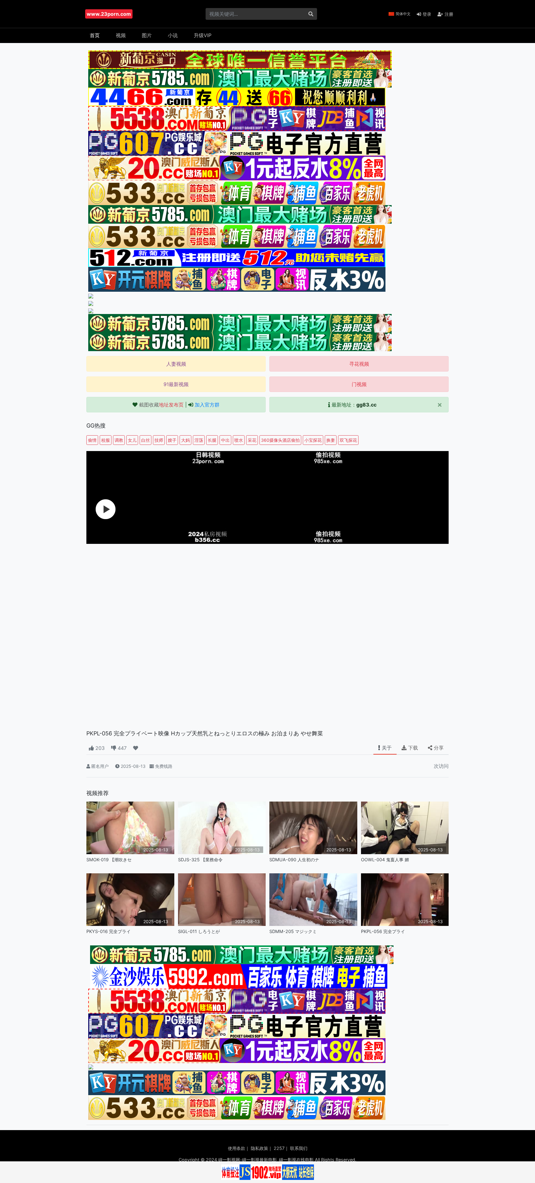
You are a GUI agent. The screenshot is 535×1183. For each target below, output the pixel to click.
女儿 (132, 440)
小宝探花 (313, 440)
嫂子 (172, 440)
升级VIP (202, 35)
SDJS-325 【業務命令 (200, 859)
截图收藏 (161, 405)
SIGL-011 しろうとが (199, 931)
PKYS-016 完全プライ (108, 931)
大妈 (185, 440)
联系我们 (298, 1148)
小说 (173, 35)
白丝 (145, 440)
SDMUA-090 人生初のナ (294, 859)
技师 (158, 440)
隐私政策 (259, 1148)
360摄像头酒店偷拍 (280, 440)
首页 (95, 35)
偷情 (92, 440)
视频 (121, 35)
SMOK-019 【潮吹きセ (109, 859)
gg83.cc (366, 405)
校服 (105, 440)
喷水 (238, 440)
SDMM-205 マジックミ (293, 931)
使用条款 (236, 1148)
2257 (279, 1148)
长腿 (212, 440)
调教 (119, 440)
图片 (147, 35)
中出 (225, 440)
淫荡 (198, 440)
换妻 (330, 440)
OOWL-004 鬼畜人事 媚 (385, 859)
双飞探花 (348, 440)
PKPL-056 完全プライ (383, 931)
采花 (252, 440)
